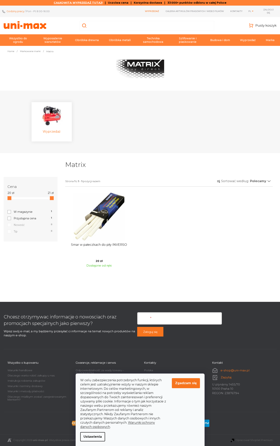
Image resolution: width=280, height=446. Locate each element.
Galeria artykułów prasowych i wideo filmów (194, 11)
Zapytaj (226, 377)
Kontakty (236, 11)
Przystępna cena (33, 218)
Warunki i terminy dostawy (25, 386)
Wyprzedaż (152, 11)
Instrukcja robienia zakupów (26, 380)
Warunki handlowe (20, 370)
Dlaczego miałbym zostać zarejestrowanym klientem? (37, 398)
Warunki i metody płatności (26, 391)
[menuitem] (18, 40)
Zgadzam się (186, 383)
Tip (33, 231)
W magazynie (33, 212)
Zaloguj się (150, 332)
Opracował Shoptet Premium (254, 440)
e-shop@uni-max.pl (235, 370)
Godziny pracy (15, 11)
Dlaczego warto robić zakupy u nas (31, 375)
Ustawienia (93, 436)
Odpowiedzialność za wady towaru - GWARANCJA (100, 372)
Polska (148, 370)
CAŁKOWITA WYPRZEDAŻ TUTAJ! (78, 2)
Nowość (33, 225)
